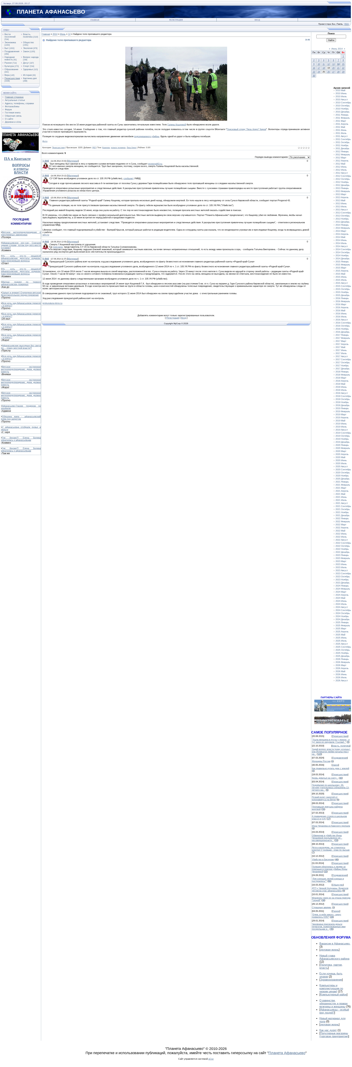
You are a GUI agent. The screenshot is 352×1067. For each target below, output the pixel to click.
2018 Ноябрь (342, 402)
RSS (346, 24)
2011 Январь (342, 115)
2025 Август (342, 644)
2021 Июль (341, 500)
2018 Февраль (343, 374)
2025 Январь (342, 622)
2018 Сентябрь (343, 396)
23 (314, 72)
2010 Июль (341, 96)
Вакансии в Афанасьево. (334, 943)
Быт (6, 48)
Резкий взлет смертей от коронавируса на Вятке (325, 798)
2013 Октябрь (343, 215)
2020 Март (341, 451)
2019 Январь (342, 408)
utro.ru (46, 234)
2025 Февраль (343, 625)
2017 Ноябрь (342, 365)
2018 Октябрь (343, 399)
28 (338, 72)
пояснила (58, 247)
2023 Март (341, 561)
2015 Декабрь (343, 295)
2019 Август (342, 430)
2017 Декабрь (343, 368)
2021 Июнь (341, 497)
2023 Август (342, 570)
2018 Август (342, 393)
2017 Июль (341, 353)
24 (319, 72)
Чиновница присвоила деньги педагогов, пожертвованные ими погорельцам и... (328, 926)
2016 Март (341, 304)
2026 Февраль (343, 662)
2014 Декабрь (343, 258)
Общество (28, 42)
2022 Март (341, 524)
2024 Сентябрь (343, 610)
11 (323, 64)
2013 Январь (342, 188)
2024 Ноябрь (342, 616)
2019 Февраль (343, 411)
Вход (257, 20)
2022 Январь (342, 518)
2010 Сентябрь (343, 102)
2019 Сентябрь (343, 433)
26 (328, 72)
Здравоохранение (331, 979)
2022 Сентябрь (343, 543)
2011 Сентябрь (343, 139)
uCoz (211, 1059)
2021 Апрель (342, 491)
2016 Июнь (341, 313)
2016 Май (340, 310)
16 (314, 68)
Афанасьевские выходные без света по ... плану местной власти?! (21, 346)
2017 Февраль (343, 338)
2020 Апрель (342, 454)
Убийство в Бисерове (323, 859)
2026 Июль (341, 677)
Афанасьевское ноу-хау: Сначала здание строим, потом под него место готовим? (21, 245)
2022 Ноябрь (342, 549)
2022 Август (342, 540)
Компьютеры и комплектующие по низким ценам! (331, 988)
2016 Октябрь (343, 326)
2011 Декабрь (342, 148)
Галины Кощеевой (176, 124)
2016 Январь (342, 298)
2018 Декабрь (343, 405)
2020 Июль (341, 463)
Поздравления (11, 51)
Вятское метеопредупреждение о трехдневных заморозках (21, 233)
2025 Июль (341, 641)
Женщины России (321, 761)
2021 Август (342, 503)
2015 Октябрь (343, 289)
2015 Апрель (342, 271)
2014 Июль (341, 243)
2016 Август (342, 319)
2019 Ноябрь (342, 439)
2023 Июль (341, 567)
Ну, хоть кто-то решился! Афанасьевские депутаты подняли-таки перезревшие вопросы (21, 258)
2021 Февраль (343, 485)
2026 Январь (342, 659)
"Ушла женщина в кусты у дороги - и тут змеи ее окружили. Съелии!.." (331, 740)
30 (314, 75)
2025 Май (340, 634)
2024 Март (341, 592)
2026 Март (341, 665)
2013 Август (342, 209)
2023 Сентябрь (343, 573)
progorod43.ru (155, 163)
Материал (73, 161)
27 (333, 72)
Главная (94, 20)
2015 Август (342, 283)
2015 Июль (341, 280)
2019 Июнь (341, 423)
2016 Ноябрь (342, 329)
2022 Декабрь (343, 552)
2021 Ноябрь (342, 512)
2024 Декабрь (343, 619)
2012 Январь (342, 151)
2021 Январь (342, 481)
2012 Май (340, 163)
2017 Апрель (342, 344)
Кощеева (106, 148)
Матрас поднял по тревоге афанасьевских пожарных (21, 283)
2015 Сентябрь (343, 286)
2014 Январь (342, 225)
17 (319, 68)
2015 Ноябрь (342, 292)
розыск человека (118, 148)
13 (333, 64)
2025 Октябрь (343, 650)
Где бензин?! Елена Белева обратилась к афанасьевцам (21, 438)
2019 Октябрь (343, 436)
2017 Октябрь (343, 362)
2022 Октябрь (343, 546)
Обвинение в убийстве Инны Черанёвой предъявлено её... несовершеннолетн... (327, 838)
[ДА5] (49, 163)
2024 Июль (341, 604)
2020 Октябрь (343, 472)
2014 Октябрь (343, 252)
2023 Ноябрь (342, 579)
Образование (11, 69)
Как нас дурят (328, 1030)
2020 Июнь (341, 460)
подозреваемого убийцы (146, 136)
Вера (7, 75)
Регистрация (176, 20)
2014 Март (341, 231)
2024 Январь (342, 585)
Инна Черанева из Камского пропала (331, 826)
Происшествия (12, 78)
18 (323, 68)
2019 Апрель (342, 417)
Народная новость (9, 58)
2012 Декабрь (343, 185)
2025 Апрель (342, 631)
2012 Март (341, 157)
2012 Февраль (343, 154)
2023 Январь (342, 555)
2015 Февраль (343, 264)
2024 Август (342, 607)
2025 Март (341, 628)
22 (343, 68)
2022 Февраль (343, 521)
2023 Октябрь (343, 576)
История (27, 75)
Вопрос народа (30, 57)
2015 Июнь (341, 277)
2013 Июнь (341, 203)
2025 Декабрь (343, 656)
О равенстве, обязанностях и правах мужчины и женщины (333, 1003)
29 (343, 72)
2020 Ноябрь (342, 475)
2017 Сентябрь (343, 359)
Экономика (10, 42)
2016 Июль (341, 316)
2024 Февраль (343, 589)
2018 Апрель (342, 381)
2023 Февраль (343, 558)
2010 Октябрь (343, 105)
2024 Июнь (341, 601)
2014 (55, 34)
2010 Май (340, 90)
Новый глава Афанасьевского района (334, 957)
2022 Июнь (341, 533)
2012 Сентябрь (343, 176)
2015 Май (340, 274)
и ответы (21, 169)
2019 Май (340, 420)
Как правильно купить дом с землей (330, 768)
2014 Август (342, 246)
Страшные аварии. (321, 907)
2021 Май (340, 494)
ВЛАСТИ (21, 172)
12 (328, 64)
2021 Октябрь (343, 509)
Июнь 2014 (337, 48)
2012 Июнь (341, 167)
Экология (28, 48)
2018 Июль (341, 390)
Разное (8, 63)
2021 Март (341, 488)
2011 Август (342, 136)
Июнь (63, 34)
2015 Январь (342, 261)
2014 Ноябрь (342, 255)
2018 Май (340, 384)
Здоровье (28, 69)
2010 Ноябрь (342, 108)
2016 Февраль (343, 301)
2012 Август (342, 173)
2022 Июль (341, 537)
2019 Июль (341, 426)
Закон (26, 51)
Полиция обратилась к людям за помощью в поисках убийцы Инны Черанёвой (329, 869)
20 (333, 68)
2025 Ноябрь (342, 653)
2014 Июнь (341, 240)
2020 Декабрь (343, 478)
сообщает (128, 178)
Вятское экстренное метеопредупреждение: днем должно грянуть (21, 369)
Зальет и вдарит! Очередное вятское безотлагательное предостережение (21, 293)
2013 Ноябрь (342, 219)
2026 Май (340, 671)
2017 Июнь (341, 350)
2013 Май (340, 200)
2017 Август (342, 356)
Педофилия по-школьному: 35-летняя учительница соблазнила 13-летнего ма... (330, 787)
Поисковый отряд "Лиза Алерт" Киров (246, 129)
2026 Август (342, 680)
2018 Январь (342, 371)
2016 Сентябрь (343, 322)
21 (338, 68)
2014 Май (340, 237)
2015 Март (341, 267)
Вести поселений (9, 35)
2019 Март (341, 414)
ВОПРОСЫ (21, 165)
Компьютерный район (333, 994)
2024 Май (340, 598)
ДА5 (94, 148)
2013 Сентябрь (343, 212)
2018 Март (341, 378)
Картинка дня (30, 78)
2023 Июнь (341, 564)
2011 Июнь (341, 130)
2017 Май (340, 347)
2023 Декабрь (343, 582)
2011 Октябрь (343, 142)
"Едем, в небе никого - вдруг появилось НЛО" (326, 915)
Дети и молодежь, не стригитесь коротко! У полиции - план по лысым (331, 848)
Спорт (26, 66)
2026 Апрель (342, 668)
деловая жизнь (329, 949)
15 (343, 64)
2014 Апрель (342, 234)
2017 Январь (342, 335)
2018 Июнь (341, 387)
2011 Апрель (342, 124)
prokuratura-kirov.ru (52, 303)
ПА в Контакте (17, 159)
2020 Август (342, 466)
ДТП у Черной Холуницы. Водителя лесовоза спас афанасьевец (330, 889)
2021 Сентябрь (343, 506)
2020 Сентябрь (343, 469)
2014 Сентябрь (343, 249)
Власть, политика (27, 35)
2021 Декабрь (343, 515)
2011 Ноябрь (342, 145)
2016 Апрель (342, 307)
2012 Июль (341, 170)
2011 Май (340, 127)
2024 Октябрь (343, 613)
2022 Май (340, 530)
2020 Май (340, 457)
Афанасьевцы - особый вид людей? (334, 1011)
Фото (44, 141)
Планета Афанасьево (286, 1053)
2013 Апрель (342, 197)
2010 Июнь (341, 93)
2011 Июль (341, 133)
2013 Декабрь (343, 222)
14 (69, 34)
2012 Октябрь (343, 179)
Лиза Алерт (131, 148)
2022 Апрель (342, 527)
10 (319, 64)
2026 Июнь (341, 674)
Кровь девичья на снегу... (325, 778)
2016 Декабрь (343, 332)
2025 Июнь (341, 637)
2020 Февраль (343, 448)
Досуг (26, 63)
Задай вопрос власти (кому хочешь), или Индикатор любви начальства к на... (331, 751)
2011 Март (341, 121)
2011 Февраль (343, 118)
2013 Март (341, 194)
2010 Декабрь (343, 111)
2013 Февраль (343, 191)
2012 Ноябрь (342, 182)
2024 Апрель (342, 595)
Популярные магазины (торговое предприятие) (333, 1035)
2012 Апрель (342, 160)
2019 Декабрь (343, 442)
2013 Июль (341, 206)
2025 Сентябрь (343, 647)
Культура (9, 66)
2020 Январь (342, 445)
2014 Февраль (343, 228)
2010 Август (342, 99)
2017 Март (341, 341)
